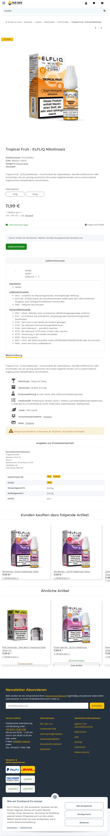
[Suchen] (104, 11)
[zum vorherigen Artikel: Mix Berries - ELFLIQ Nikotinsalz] (95, 28)
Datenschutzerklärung (55, 695)
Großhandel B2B (48, 728)
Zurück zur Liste (14, 22)
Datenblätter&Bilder (49, 739)
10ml (49, 483)
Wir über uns (46, 723)
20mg (37, 194)
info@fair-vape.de (21, 741)
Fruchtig (57, 476)
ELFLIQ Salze (22, 163)
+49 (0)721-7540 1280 (16, 729)
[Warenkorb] (102, 3)
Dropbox (48, 416)
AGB (76, 737)
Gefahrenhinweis (16, 246)
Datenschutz (26, 827)
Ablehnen (84, 822)
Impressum (12, 827)
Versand (29, 215)
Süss (49, 476)
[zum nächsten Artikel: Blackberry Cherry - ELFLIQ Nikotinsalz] (101, 28)
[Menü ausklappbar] (3, 2)
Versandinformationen (51, 744)
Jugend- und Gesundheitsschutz (83, 725)
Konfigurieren (84, 814)
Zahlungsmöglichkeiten (51, 734)
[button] (86, 3)
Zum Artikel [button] (76, 665)
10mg (17, 194)
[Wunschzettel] (94, 3)
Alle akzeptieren (84, 806)
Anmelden (97, 705)
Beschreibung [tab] (14, 355)
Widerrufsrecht (81, 752)
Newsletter (45, 749)
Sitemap (78, 742)
